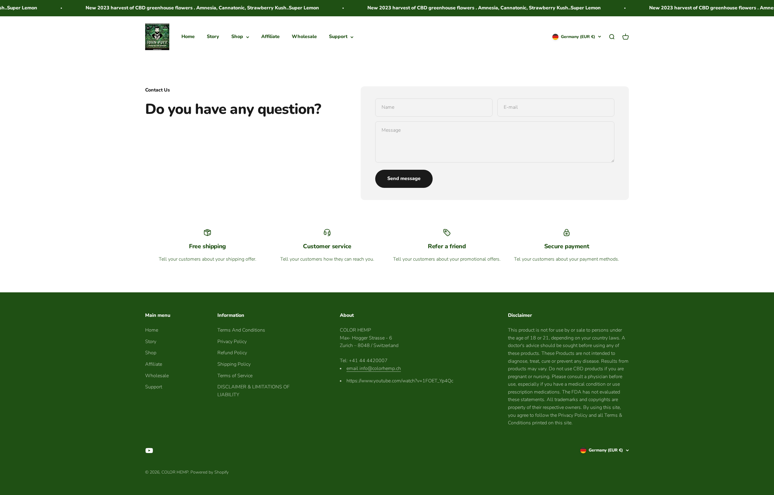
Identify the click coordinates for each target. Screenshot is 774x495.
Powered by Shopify (209, 472)
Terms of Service (234, 375)
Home (188, 36)
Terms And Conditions (241, 330)
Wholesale (304, 36)
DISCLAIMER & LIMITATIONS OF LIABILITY (253, 391)
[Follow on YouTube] (149, 450)
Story (213, 36)
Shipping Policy (234, 364)
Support (338, 36)
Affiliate (270, 36)
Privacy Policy (232, 341)
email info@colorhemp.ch (373, 368)
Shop (237, 36)
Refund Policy (232, 352)
